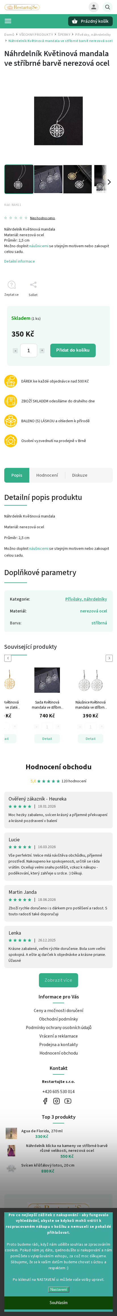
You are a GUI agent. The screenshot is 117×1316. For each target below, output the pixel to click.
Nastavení (58, 1289)
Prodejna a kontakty (58, 1045)
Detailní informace (19, 261)
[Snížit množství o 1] (15, 350)
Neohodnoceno (42, 218)
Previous (8, 658)
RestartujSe (67, 1101)
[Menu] (8, 21)
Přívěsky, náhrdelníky (86, 599)
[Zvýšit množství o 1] (42, 350)
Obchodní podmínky (58, 1019)
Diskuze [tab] (79, 475)
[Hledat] (108, 7)
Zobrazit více (58, 980)
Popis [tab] (16, 475)
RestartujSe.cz (45, 1101)
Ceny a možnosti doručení (58, 1010)
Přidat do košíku (72, 350)
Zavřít (95, 305)
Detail (14, 738)
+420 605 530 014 (58, 1092)
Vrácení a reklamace (58, 1036)
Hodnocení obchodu (59, 767)
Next (110, 658)
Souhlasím (59, 1303)
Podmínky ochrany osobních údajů (58, 1028)
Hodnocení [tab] (47, 475)
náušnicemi (39, 246)
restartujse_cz (56, 1101)
